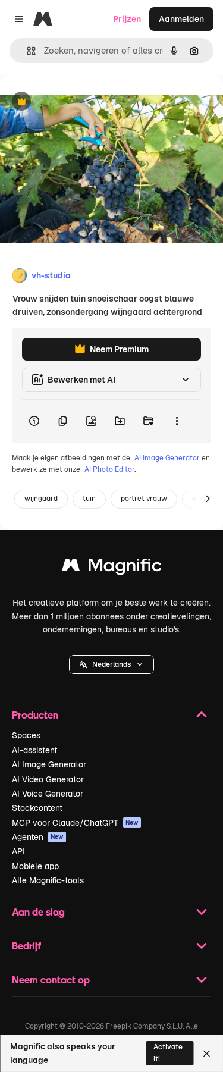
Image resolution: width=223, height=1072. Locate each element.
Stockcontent (37, 808)
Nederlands (111, 664)
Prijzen (127, 19)
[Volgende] (207, 499)
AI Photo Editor (109, 469)
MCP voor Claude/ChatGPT (75, 822)
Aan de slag (38, 911)
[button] (111, 664)
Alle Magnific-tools (48, 880)
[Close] (206, 1053)
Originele (78, 102)
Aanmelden (181, 19)
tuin (89, 498)
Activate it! (168, 1052)
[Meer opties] (177, 421)
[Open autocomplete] (26, 50)
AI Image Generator (167, 458)
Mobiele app (35, 866)
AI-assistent (34, 750)
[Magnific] (112, 568)
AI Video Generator (48, 779)
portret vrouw (144, 498)
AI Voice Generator (47, 793)
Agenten (38, 837)
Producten (35, 715)
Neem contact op (51, 979)
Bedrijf (26, 945)
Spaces (26, 735)
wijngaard (41, 498)
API (18, 851)
